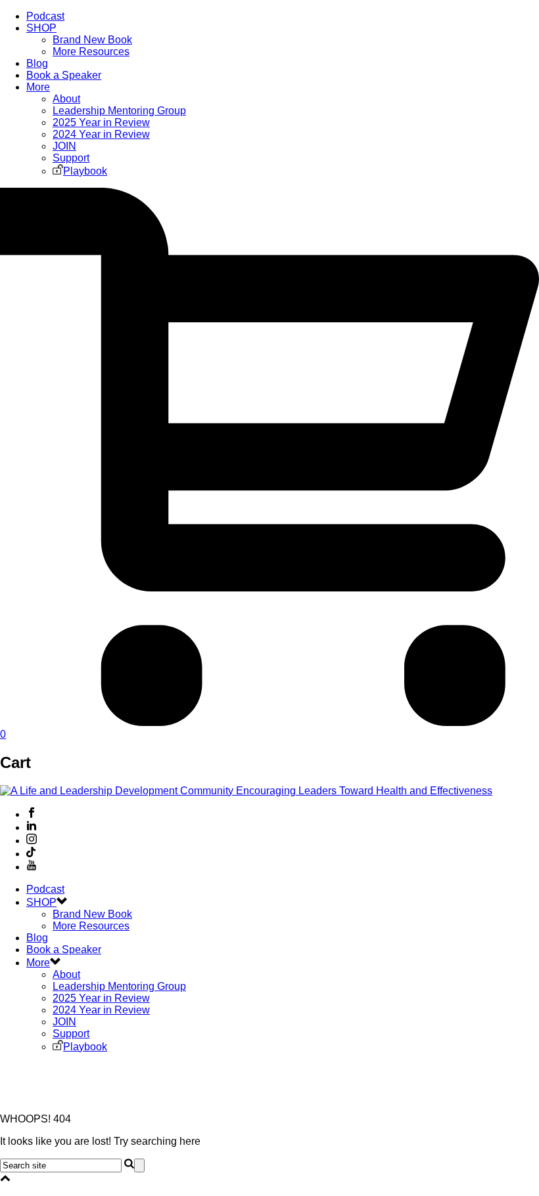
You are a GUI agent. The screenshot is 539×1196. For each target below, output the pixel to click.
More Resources (91, 51)
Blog (37, 63)
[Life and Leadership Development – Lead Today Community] (246, 790)
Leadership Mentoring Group (119, 110)
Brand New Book (92, 39)
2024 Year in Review (101, 134)
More (38, 87)
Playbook (85, 171)
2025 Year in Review (101, 122)
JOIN (64, 146)
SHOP (41, 27)
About (66, 98)
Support (71, 157)
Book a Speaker (63, 75)
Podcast (45, 16)
